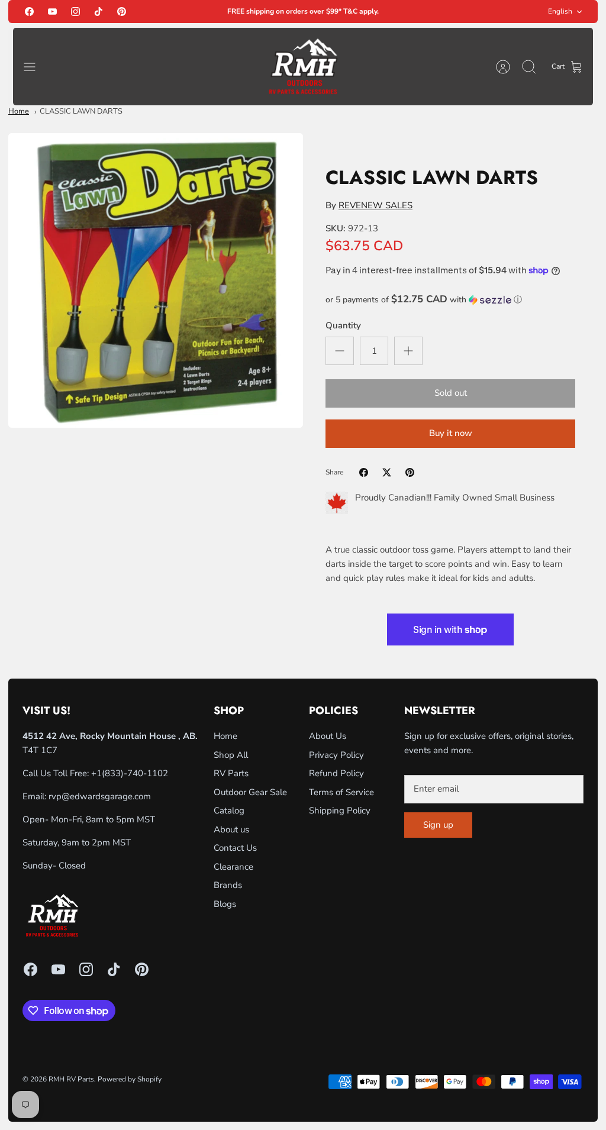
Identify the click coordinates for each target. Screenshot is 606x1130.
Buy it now (450, 433)
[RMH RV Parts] (303, 66)
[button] (450, 299)
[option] (155, 280)
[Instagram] (75, 11)
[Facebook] (29, 11)
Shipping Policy (339, 810)
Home (18, 111)
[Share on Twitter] (386, 472)
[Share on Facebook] (363, 472)
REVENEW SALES (375, 205)
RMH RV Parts (71, 1079)
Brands (228, 885)
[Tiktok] (98, 11)
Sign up (438, 825)
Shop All (231, 755)
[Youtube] (52, 11)
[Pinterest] (121, 11)
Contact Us (235, 848)
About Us (327, 736)
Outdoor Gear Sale (250, 792)
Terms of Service (341, 792)
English (560, 11)
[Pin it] (409, 472)
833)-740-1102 (136, 773)
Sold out (450, 393)
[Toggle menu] (35, 67)
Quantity (343, 325)
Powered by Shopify (130, 1079)
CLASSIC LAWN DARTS (81, 111)
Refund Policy (336, 773)
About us (231, 829)
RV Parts (231, 773)
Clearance (233, 867)
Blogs (225, 904)
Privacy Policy (336, 755)
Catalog (229, 810)
